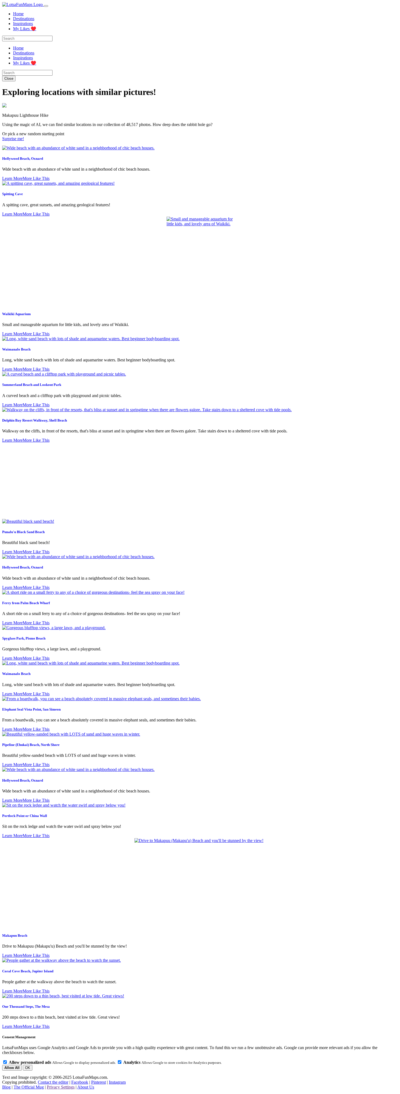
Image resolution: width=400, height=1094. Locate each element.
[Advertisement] (200, 481)
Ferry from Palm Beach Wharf (26, 603)
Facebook (79, 1082)
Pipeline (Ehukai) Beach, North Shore (31, 745)
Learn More (12, 178)
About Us (85, 1087)
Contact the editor (53, 1082)
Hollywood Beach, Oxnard (22, 158)
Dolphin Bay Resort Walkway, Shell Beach (34, 420)
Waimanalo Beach (16, 349)
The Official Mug (29, 1087)
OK (27, 1068)
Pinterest (98, 1082)
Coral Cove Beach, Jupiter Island (27, 971)
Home (18, 13)
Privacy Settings (61, 1087)
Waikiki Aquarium (16, 314)
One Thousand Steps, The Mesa (26, 1006)
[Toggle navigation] (46, 6)
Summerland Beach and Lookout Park (31, 385)
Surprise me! (13, 138)
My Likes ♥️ (24, 28)
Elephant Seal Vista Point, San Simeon (31, 709)
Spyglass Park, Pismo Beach (23, 638)
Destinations (23, 18)
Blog (6, 1087)
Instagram (117, 1082)
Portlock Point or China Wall (24, 816)
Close (8, 78)
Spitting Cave (12, 194)
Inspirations (23, 23)
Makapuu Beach (14, 935)
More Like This (36, 178)
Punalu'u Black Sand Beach (23, 532)
